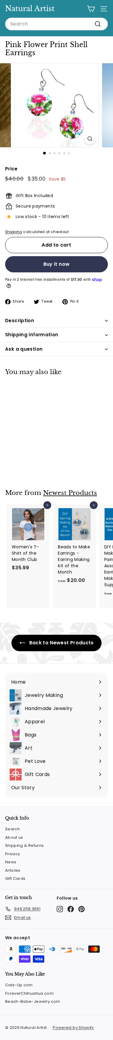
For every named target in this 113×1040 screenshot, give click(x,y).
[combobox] (56, 24)
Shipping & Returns (24, 845)
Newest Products (70, 493)
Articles (12, 870)
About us (14, 837)
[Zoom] (90, 138)
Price (11, 169)
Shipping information (31, 334)
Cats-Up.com (19, 985)
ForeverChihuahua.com (29, 993)
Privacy (12, 854)
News (10, 862)
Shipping (13, 231)
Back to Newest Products (60, 642)
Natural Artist (30, 8)
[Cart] (91, 9)
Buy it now (56, 264)
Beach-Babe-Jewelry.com (32, 1001)
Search (12, 829)
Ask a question (23, 349)
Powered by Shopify (73, 1027)
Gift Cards (15, 878)
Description (19, 320)
